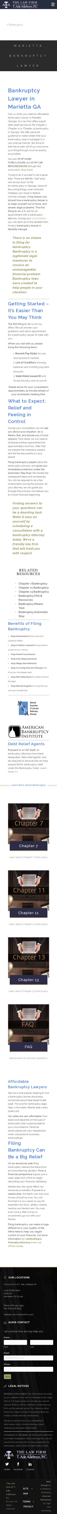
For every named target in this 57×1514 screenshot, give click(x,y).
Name (7, 1337)
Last (32, 1347)
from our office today (25, 1242)
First (6, 1347)
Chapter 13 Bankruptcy (34, 591)
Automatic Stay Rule (20, 169)
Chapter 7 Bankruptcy (33, 583)
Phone (7, 1364)
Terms (26, 1501)
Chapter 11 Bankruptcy (34, 587)
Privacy (28, 1506)
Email (6, 1353)
